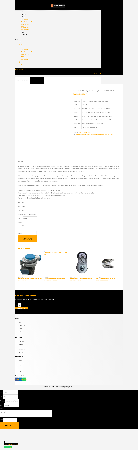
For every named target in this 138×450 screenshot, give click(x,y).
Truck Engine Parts (109, 135)
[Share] (15, 432)
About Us (24, 14)
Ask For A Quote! (27, 239)
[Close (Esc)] (5, 432)
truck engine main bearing (98, 135)
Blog (23, 32)
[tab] (20, 161)
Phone (1, 420)
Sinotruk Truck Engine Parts (87, 135)
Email (19, 210)
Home (23, 12)
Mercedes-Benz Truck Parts (27, 22)
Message (20, 222)
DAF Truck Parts (25, 29)
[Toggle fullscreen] (26, 432)
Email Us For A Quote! (13, 444)
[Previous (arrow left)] (5, 437)
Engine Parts (89, 91)
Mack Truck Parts (25, 24)
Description (20, 161)
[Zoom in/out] (36, 432)
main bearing (78, 135)
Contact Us (24, 35)
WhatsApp (20, 214)
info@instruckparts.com (20, 69)
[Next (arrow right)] (15, 437)
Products (24, 17)
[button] (58, 39)
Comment (20, 233)
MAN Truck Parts (25, 27)
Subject (20, 219)
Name (19, 206)
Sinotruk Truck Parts (25, 19)
